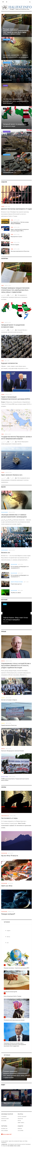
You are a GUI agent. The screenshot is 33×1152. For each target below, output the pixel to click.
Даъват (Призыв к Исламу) (17, 582)
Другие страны (4, 776)
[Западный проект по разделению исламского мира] (16, 117)
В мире (2, 206)
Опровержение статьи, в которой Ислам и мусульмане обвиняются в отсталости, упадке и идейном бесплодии (16, 665)
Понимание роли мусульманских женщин (14, 1020)
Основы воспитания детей (10, 991)
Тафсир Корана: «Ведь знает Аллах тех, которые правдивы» (15, 618)
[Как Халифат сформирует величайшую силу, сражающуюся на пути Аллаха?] (16, 94)
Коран (4, 604)
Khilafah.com (4, 1128)
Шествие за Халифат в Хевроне (9, 700)
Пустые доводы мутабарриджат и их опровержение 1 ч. (20, 576)
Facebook (20, 1128)
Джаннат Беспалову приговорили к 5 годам (16, 209)
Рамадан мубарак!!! (8, 914)
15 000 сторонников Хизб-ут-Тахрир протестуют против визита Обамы (15, 779)
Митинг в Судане (15, 244)
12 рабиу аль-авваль (16, 592)
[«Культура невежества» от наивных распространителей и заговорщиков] (16, 48)
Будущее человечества (9, 363)
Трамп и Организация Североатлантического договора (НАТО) (15, 398)
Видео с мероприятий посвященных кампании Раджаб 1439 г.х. (20, 230)
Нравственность (5, 815)
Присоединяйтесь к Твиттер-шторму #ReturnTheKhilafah (20, 222)
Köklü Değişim (4, 1130)
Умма (4, 16)
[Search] (30, 2)
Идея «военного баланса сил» (11, 475)
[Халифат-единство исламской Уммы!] (16, 7)
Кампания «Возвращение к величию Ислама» (12, 751)
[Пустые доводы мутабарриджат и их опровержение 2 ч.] (16, 163)
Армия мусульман (9, 149)
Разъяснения (6, 39)
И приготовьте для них (16, 584)
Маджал (3, 697)
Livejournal (20, 1130)
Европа (3, 661)
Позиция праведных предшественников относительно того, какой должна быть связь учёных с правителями (16, 31)
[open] (3, 2)
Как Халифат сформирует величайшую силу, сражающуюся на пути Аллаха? (16, 101)
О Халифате (4, 1116)
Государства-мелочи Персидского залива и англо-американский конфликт (16, 438)
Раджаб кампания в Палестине (9, 725)
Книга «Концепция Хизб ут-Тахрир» (12, 996)
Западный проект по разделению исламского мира (14, 125)
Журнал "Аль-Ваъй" (22, 1116)
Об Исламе (3, 1120)
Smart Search (21, 1122)
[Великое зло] (16, 71)
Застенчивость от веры (9, 818)
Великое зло (7, 80)
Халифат (5, 85)
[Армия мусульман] (16, 140)
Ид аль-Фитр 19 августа (9, 856)
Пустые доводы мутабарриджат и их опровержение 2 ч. (16, 171)
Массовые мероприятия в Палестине (20, 251)
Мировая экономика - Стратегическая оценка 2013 (16, 968)
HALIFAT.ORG (20, 1118)
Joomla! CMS (4, 1144)
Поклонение (4, 853)
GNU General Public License (14, 1146)
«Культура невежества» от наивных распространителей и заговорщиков (15, 56)
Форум (19, 1120)
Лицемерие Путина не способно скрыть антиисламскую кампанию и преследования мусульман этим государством (15, 1044)
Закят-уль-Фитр (6, 886)
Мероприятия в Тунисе (16, 236)
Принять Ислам (5, 1118)
